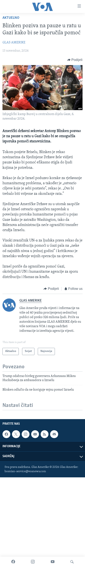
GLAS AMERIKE (13, 42)
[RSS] (44, 434)
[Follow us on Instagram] (26, 434)
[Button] (75, 60)
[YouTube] (52, 562)
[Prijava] (54, 434)
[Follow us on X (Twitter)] (16, 434)
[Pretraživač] (72, 562)
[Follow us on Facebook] (6, 434)
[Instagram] (32, 562)
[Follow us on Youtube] (35, 434)
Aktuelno (10, 18)
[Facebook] (13, 562)
